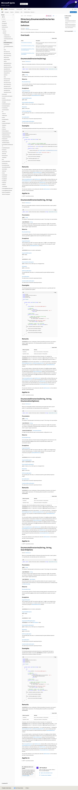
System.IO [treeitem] (4, 21)
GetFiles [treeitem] (5, 61)
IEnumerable (24, 81)
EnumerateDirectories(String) (26, 42)
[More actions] (56, 16)
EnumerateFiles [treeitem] (6, 44)
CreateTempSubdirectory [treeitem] (8, 38)
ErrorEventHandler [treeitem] (5, 109)
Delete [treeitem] (5, 40)
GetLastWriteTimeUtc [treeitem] (7, 71)
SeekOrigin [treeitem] (4, 171)
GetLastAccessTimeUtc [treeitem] (8, 67)
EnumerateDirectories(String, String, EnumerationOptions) (70, 25)
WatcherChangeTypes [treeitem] (6, 194)
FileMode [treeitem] (3, 121)
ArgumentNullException (27, 98)
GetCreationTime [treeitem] (7, 51)
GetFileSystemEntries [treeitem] (7, 63)
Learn (22, 15)
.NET (25, 15)
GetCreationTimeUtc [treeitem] (7, 53)
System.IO (27, 28)
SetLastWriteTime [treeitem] (7, 90)
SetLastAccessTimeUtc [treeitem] (8, 88)
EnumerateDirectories (28, 179)
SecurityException (25, 117)
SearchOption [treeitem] (4, 169)
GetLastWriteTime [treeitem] (7, 69)
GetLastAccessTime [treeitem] (7, 65)
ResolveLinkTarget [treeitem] (7, 78)
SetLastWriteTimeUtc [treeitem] (7, 92)
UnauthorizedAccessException (28, 121)
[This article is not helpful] (75, 31)
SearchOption (32, 579)
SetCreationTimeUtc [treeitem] (7, 82)
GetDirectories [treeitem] (6, 57)
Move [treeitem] (5, 76)
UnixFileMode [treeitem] (4, 186)
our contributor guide (27, 775)
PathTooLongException (26, 111)
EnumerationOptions (37, 430)
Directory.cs (27, 61)
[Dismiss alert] (76, 2)
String (26, 74)
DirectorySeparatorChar (27, 363)
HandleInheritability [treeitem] (5, 142)
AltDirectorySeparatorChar (38, 363)
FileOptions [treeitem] (4, 125)
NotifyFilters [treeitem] (4, 157)
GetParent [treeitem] (5, 74)
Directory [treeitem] (4, 31)
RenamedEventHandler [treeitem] (6, 167)
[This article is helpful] (74, 31)
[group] (39, 69)
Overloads (67, 19)
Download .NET (73, 12)
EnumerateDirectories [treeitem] (8, 42)
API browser (29, 15)
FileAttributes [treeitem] (4, 115)
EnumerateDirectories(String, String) (27, 45)
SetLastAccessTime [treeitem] (7, 86)
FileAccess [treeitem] (4, 113)
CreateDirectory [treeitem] (6, 34)
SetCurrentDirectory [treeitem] (7, 84)
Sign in (75, 9)
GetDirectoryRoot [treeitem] (7, 59)
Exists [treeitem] (5, 49)
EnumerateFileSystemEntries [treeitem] (8, 47)
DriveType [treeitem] (4, 102)
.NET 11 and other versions (28, 196)
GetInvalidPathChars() (36, 95)
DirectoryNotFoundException (28, 102)
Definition (67, 17)
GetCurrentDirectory (37, 172)
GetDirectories (37, 179)
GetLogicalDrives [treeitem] (7, 72)
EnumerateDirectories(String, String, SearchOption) (70, 27)
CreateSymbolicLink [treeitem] (7, 36)
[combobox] (7, 17)
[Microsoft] (2, 9)
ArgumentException (26, 90)
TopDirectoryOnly (26, 584)
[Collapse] (13, 15)
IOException (24, 106)
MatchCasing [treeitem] (4, 151)
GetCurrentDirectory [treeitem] (7, 55)
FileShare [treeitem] (3, 127)
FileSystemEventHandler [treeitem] (6, 136)
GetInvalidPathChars (51, 364)
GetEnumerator (47, 189)
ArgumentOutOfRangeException (28, 620)
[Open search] (73, 9)
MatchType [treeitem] (4, 153)
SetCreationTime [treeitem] (7, 80)
